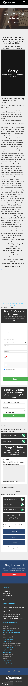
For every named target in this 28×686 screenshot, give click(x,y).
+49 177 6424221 (8, 630)
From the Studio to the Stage (11, 614)
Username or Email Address (11, 402)
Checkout (6, 600)
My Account (6, 593)
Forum (14, 537)
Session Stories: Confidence (11, 616)
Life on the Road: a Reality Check (13, 618)
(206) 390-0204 (7, 661)
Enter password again (9, 339)
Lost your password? (8, 419)
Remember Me (9, 412)
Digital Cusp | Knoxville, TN (18, 683)
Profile (14, 542)
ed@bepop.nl (7, 650)
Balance (5, 612)
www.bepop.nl (7, 652)
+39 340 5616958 (8, 639)
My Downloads (7, 595)
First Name (6, 345)
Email (5, 357)
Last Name (6, 351)
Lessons (14, 531)
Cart (4, 598)
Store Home (6, 591)
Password (6, 332)
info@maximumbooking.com (11, 632)
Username (6, 327)
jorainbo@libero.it (8, 641)
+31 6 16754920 (8, 648)
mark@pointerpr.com (9, 663)
